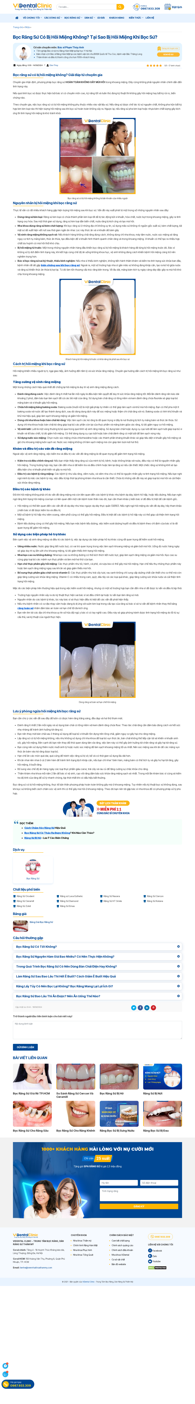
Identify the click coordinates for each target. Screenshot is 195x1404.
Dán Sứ (89, 17)
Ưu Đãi (101, 17)
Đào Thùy (54, 65)
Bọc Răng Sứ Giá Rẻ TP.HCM (31, 1093)
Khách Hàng (116, 17)
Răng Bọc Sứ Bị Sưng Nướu (117, 1130)
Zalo (154, 1256)
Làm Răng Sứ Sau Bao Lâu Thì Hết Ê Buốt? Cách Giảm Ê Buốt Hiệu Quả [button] (66, 976)
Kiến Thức (135, 17)
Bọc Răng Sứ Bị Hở (111, 1093)
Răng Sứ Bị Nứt (152, 1093)
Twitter (133, 1007)
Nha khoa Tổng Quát (83, 1254)
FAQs (27, 27)
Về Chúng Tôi (31, 17)
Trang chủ (18, 27)
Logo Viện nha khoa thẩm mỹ (32, 6)
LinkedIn (146, 1007)
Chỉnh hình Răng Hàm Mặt (85, 1245)
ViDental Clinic (88, 1282)
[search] (120, 7)
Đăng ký (139, 1206)
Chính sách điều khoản (122, 1250)
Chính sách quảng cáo (122, 1245)
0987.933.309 (162, 1237)
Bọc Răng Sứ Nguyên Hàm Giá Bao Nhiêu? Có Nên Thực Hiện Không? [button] (65, 956)
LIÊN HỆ (150, 17)
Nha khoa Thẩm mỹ (82, 1240)
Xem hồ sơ (168, 54)
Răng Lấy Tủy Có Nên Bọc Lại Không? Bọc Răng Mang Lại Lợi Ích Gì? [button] (64, 986)
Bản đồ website (119, 1264)
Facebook (140, 1007)
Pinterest (153, 1007)
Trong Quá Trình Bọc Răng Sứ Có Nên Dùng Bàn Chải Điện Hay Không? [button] (66, 966)
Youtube (156, 1261)
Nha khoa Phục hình (82, 1250)
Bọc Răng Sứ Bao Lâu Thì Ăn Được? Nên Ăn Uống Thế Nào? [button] (58, 996)
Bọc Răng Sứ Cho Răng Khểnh (75, 1130)
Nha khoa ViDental (120, 1254)
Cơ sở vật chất (118, 1259)
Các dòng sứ (52, 17)
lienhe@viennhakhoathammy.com (36, 1267)
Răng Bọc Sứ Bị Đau (156, 1130)
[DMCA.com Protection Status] (157, 1267)
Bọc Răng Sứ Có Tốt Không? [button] (36, 946)
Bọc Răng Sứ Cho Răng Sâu (30, 1130)
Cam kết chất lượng (121, 1240)
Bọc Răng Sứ (72, 17)
